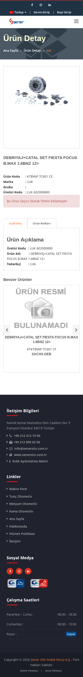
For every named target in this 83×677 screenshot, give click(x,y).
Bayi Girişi (64, 12)
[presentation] (6, 330)
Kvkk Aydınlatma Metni (30, 461)
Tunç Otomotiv (20, 496)
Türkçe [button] (19, 12)
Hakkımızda (18, 526)
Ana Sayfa (10, 50)
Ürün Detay (32, 50)
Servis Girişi (42, 12)
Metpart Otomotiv (23, 504)
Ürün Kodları (42, 223)
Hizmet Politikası (22, 534)
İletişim (14, 541)
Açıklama (15, 223)
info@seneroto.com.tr (31, 448)
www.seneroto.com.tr (30, 455)
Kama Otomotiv (21, 511)
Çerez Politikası (53, 670)
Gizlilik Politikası (29, 670)
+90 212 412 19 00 (27, 436)
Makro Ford (18, 489)
